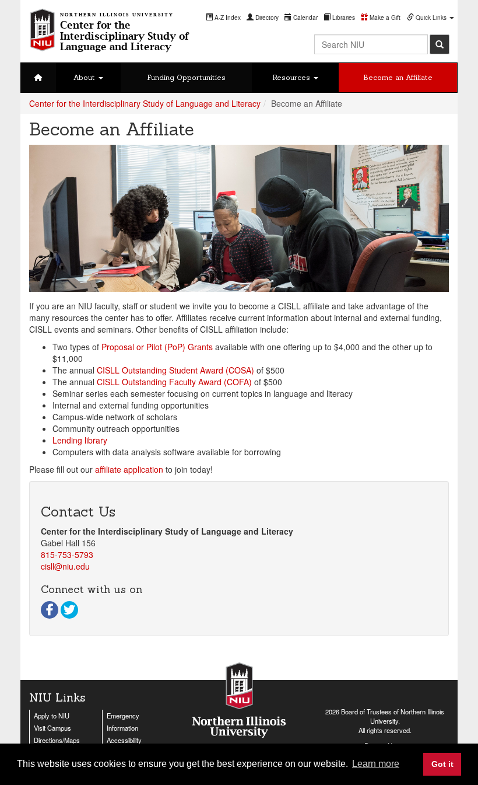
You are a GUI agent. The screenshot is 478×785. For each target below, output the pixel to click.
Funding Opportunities (186, 77)
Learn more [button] (375, 764)
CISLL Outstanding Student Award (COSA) (175, 370)
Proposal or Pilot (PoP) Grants (157, 347)
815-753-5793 (67, 554)
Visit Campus (52, 727)
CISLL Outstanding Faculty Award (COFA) (174, 382)
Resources (292, 77)
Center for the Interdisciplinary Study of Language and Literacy (145, 103)
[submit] (439, 44)
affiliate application (129, 469)
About (85, 77)
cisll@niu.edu (65, 566)
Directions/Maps (57, 740)
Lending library (79, 440)
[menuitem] (223, 17)
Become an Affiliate (398, 77)
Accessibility (124, 740)
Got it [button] (442, 764)
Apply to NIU (51, 715)
